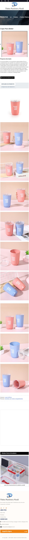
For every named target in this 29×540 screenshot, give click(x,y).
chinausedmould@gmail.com (8, 526)
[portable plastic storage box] (14, 470)
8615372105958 (5, 524)
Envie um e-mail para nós (8, 77)
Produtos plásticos (24, 17)
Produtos (16, 17)
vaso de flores (8, 397)
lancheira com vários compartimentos (14, 398)
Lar (11, 17)
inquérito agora (7, 531)
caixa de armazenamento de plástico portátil (14, 485)
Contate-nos (3, 517)
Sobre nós (2, 512)
